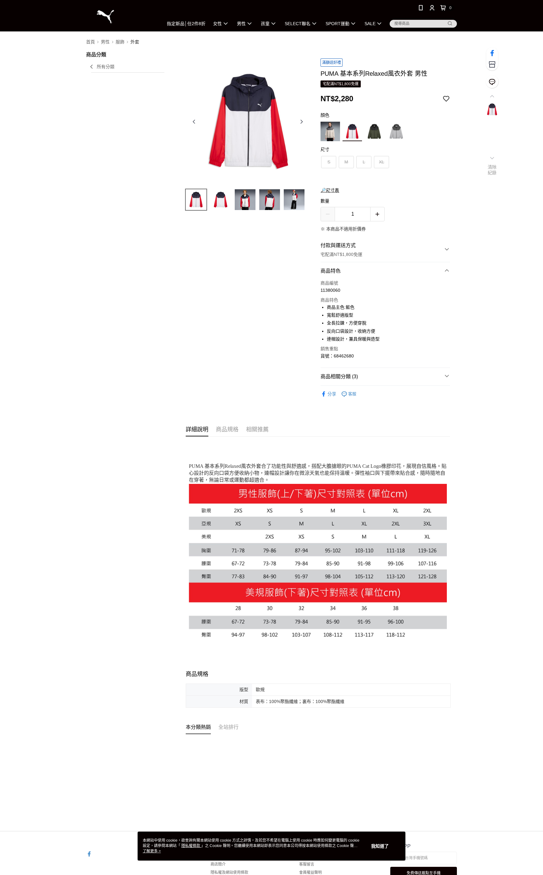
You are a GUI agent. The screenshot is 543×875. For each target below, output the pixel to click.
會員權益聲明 (310, 872)
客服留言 (306, 864)
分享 (331, 393)
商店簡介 (218, 864)
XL (381, 161)
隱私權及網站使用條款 (229, 872)
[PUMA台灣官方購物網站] (121, 16)
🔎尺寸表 (330, 190)
